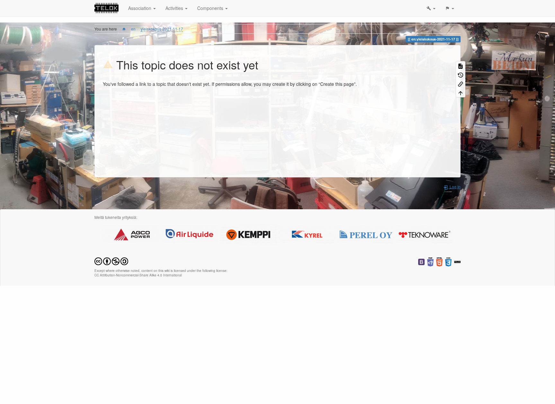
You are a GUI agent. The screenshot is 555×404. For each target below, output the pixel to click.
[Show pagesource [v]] (460, 65)
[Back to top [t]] (460, 92)
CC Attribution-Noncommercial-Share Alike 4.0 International (138, 275)
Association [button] (140, 8)
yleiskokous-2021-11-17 (162, 28)
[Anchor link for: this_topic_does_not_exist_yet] (264, 64)
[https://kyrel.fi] (307, 233)
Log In (455, 186)
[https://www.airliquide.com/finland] (189, 233)
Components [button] (211, 8)
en (133, 28)
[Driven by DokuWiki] (457, 261)
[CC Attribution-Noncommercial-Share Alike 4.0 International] (111, 260)
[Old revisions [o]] (460, 74)
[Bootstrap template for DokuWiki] (421, 261)
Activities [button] (174, 8)
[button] (431, 8)
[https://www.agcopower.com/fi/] (131, 233)
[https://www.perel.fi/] (366, 233)
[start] (124, 28)
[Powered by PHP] (430, 261)
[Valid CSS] (448, 261)
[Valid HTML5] (439, 261)
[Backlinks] (460, 83)
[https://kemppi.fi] (248, 233)
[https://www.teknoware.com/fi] (425, 233)
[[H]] (106, 8)
